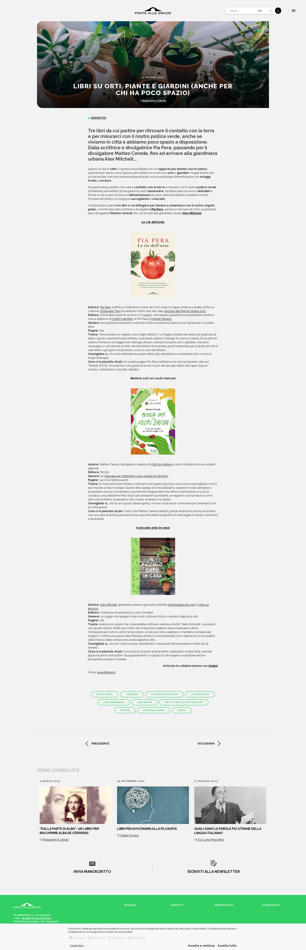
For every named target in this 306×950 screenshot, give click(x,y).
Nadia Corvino (129, 835)
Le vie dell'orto (200, 694)
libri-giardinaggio (113, 702)
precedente (100, 743)
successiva (206, 743)
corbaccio (132, 694)
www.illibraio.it (106, 672)
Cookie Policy (77, 945)
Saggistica (98, 117)
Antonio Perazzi (161, 319)
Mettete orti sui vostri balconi (184, 702)
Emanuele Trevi (110, 311)
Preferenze (99, 938)
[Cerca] (278, 11)
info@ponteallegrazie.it (37, 918)
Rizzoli (182, 710)
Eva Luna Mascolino (211, 839)
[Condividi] (259, 31)
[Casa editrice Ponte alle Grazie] (153, 10)
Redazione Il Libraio (154, 100)
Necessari (79, 938)
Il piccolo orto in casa (164, 694)
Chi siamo (130, 905)
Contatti (177, 905)
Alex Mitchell (108, 604)
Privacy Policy (224, 905)
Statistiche (119, 938)
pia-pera (125, 710)
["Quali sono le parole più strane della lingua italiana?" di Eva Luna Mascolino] (230, 805)
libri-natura (144, 702)
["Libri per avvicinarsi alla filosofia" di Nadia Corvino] (153, 805)
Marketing (138, 938)
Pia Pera (105, 307)
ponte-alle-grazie (154, 710)
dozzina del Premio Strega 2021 (185, 311)
